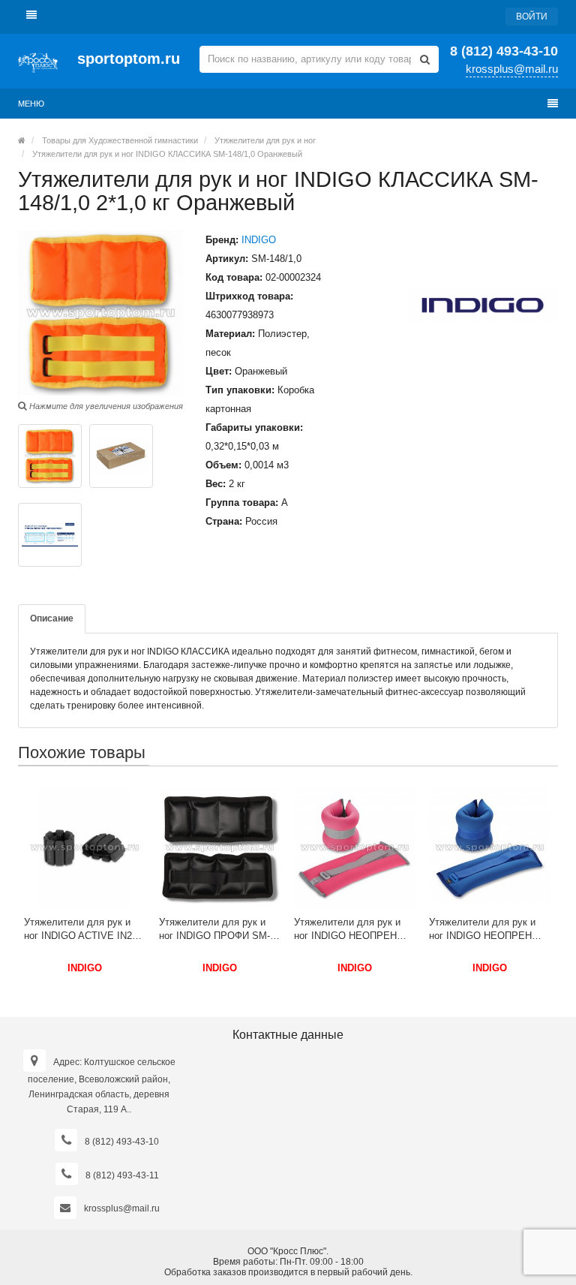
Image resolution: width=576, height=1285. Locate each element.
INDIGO (259, 239)
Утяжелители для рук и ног (265, 140)
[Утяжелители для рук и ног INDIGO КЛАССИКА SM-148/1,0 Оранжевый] (50, 456)
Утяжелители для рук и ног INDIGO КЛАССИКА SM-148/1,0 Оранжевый (166, 153)
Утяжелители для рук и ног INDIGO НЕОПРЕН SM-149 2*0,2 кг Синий (482, 929)
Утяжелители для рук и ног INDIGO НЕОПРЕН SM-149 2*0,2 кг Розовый (350, 929)
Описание (52, 618)
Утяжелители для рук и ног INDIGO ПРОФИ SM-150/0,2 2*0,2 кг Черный (214, 929)
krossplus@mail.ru (512, 68)
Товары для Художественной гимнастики (120, 140)
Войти (532, 16)
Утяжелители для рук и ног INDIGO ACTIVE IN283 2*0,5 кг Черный (83, 929)
